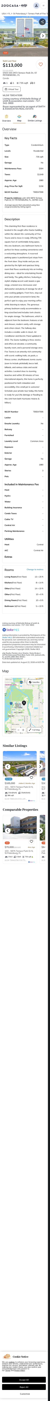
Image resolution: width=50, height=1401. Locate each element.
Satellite (36, 682)
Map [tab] (19, 120)
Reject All (24, 1387)
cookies (12, 1362)
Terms (7, 1370)
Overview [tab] (6, 120)
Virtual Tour (13, 89)
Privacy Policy (19, 1370)
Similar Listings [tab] (35, 120)
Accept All (24, 1379)
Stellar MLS (7, 637)
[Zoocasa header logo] (14, 5)
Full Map (36, 730)
